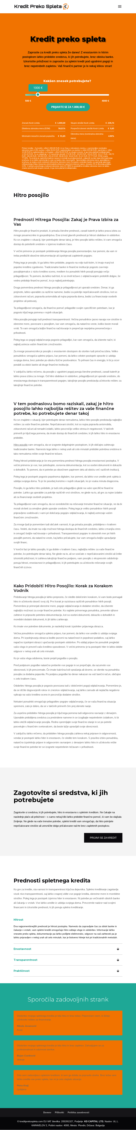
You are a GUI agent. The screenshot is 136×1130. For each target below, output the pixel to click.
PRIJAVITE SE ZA (68, 107)
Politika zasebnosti (78, 1112)
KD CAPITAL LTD (93, 1121)
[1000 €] (38, 94)
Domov (47, 1112)
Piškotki (59, 1112)
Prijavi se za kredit (103, 837)
